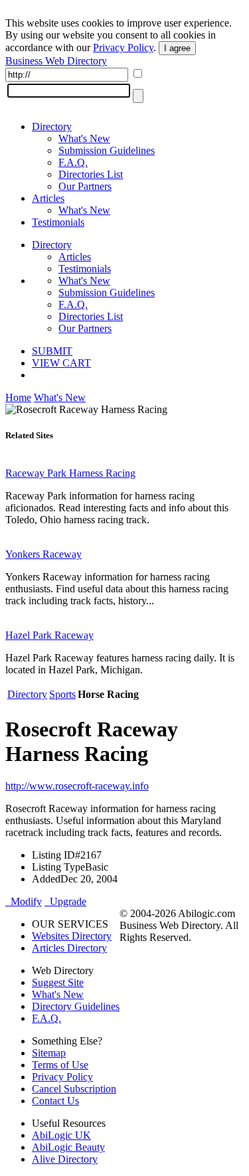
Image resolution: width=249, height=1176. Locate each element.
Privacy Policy (123, 47)
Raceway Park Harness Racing (70, 473)
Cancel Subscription (74, 1088)
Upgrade (65, 901)
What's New (84, 138)
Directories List (90, 174)
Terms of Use (60, 1064)
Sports (62, 694)
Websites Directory (72, 936)
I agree (177, 48)
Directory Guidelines (76, 1006)
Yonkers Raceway (43, 554)
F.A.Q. (73, 162)
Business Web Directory (56, 60)
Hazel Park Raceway (49, 635)
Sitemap (49, 1052)
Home (18, 397)
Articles (48, 198)
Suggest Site (58, 982)
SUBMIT (52, 351)
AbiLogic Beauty (68, 1147)
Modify (23, 901)
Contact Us (55, 1100)
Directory (52, 126)
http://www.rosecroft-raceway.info (77, 786)
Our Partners (85, 186)
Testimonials (58, 222)
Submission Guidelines (106, 150)
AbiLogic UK (61, 1135)
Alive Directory (65, 1159)
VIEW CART (61, 363)
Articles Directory (69, 948)
